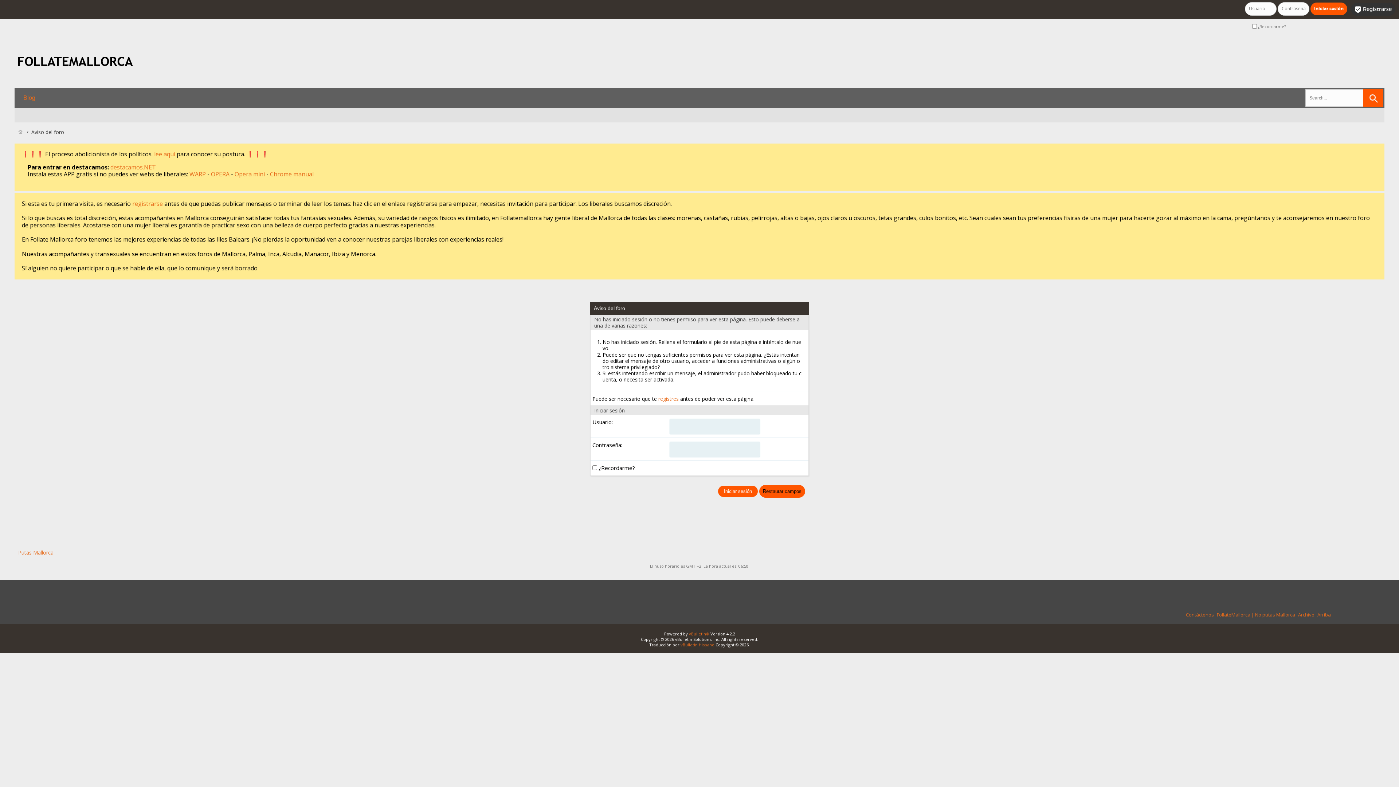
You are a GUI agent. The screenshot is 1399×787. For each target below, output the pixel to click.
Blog (29, 98)
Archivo (1306, 614)
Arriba (1324, 614)
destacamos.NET (133, 167)
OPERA (221, 174)
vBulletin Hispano (697, 644)
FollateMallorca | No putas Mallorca (1256, 614)
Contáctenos (1200, 614)
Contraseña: (607, 445)
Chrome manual (292, 174)
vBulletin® (699, 634)
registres (668, 398)
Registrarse (1373, 9)
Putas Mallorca (36, 552)
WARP (198, 174)
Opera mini (250, 174)
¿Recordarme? (1271, 26)
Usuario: (602, 422)
